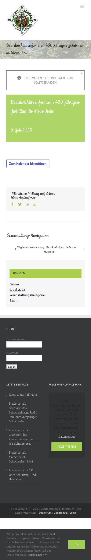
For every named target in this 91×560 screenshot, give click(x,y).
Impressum (45, 512)
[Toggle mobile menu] (82, 6)
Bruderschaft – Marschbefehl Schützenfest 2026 (21, 457)
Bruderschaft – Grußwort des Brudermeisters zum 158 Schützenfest (22, 437)
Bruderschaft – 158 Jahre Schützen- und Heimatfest (22, 475)
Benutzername (15, 339)
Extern (14, 300)
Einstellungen (36, 554)
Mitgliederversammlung (30, 247)
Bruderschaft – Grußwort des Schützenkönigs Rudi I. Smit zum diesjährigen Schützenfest (23, 412)
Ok (76, 544)
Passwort (12, 353)
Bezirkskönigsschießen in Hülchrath (60, 249)
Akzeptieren (67, 446)
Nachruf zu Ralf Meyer (24, 395)
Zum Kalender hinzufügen (28, 163)
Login (73, 512)
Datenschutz (66, 437)
